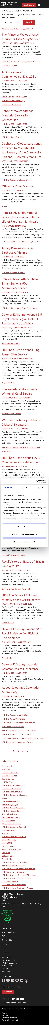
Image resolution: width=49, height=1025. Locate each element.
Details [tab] (24, 488)
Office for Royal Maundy (18, 186)
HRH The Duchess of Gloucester (15, 180)
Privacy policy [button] (6, 1015)
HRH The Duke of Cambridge (13, 719)
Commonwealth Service (11, 105)
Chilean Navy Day (9, 840)
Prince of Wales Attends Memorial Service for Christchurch (17, 115)
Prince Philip (7, 658)
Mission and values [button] (9, 932)
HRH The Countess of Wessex (14, 837)
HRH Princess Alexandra (11, 242)
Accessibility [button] (7, 940)
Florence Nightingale (30, 242)
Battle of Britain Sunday (11, 589)
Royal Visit (18, 62)
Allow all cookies (24, 527)
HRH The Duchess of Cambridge (15, 715)
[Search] (40, 5)
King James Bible (8, 383)
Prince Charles (7, 62)
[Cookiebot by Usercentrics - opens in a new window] (36, 481)
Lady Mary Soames (9, 66)
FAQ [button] (3, 936)
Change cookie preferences (23, 534)
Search (29, 22)
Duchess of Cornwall (32, 62)
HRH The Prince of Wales (12, 137)
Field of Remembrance (10, 344)
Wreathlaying (7, 451)
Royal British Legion (30, 308)
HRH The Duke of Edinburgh (13, 101)
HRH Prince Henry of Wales (13, 727)
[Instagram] (12, 980)
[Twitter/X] (8, 980)
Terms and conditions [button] (9, 1018)
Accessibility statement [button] (10, 1020)
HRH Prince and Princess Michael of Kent (18, 723)
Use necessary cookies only (24, 542)
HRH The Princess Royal (11, 308)
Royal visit (26, 589)
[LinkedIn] (21, 980)
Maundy (5, 206)
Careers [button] (5, 952)
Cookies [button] (4, 1013)
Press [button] (4, 948)
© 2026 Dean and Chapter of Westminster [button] (17, 1009)
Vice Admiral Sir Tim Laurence (31, 738)
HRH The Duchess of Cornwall (14, 447)
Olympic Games (19, 555)
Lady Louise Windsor (10, 738)
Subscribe (8, 992)
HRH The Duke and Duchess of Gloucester (19, 731)
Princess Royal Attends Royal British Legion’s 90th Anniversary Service (20, 284)
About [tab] (40, 488)
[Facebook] (3, 980)
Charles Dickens (33, 447)
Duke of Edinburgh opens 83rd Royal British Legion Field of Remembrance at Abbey (22, 319)
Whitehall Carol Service (11, 414)
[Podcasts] (26, 981)
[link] (18, 999)
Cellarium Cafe (8, 623)
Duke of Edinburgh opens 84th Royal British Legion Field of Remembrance (22, 633)
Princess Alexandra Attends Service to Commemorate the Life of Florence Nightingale (21, 217)
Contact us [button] (6, 944)
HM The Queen (21, 97)
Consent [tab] (8, 488)
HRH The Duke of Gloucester (13, 273)
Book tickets (29, 5)
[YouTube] (17, 980)
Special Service (8, 97)
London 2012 (7, 555)
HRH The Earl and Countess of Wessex (17, 742)
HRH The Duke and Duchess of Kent (16, 734)
